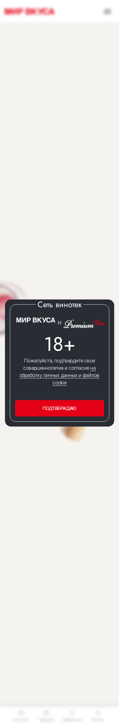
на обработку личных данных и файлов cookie (59, 375)
